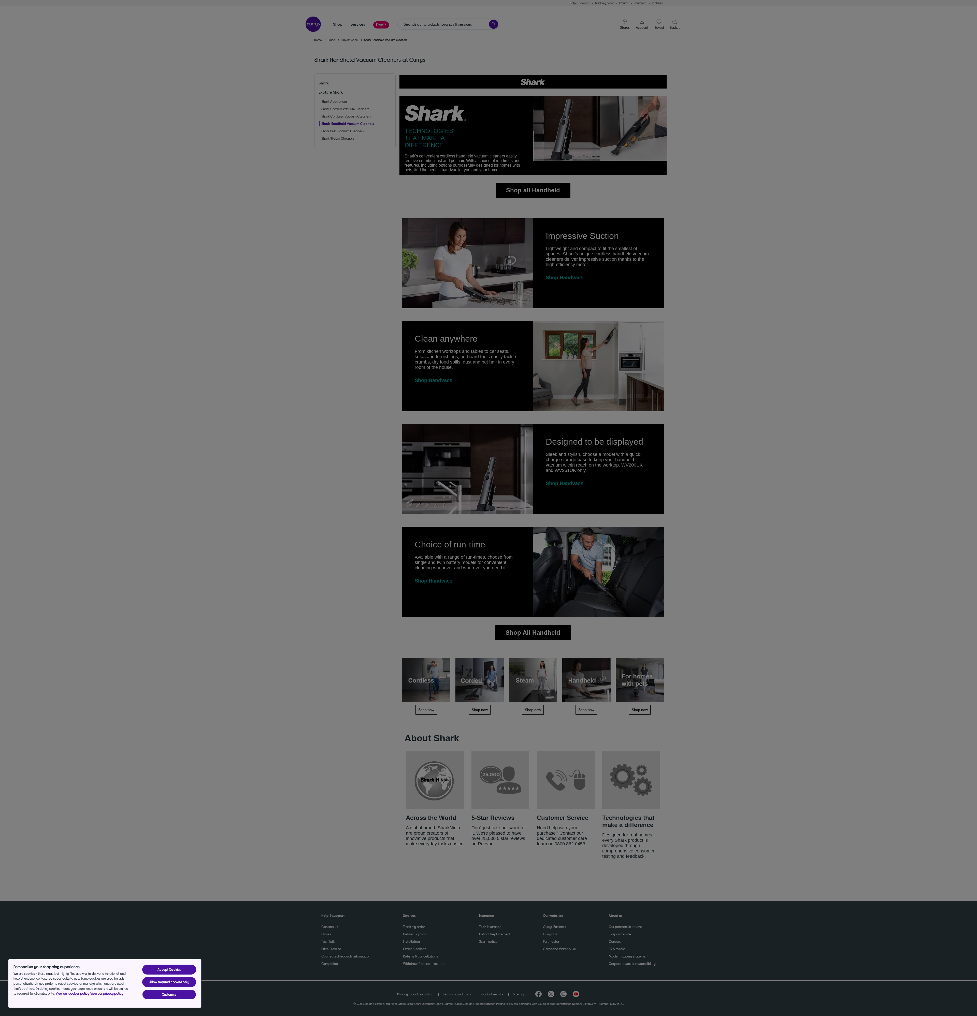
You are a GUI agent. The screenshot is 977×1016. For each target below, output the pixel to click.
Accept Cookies (169, 969)
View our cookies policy (72, 993)
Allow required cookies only (169, 982)
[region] (105, 983)
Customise (169, 994)
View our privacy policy (106, 993)
